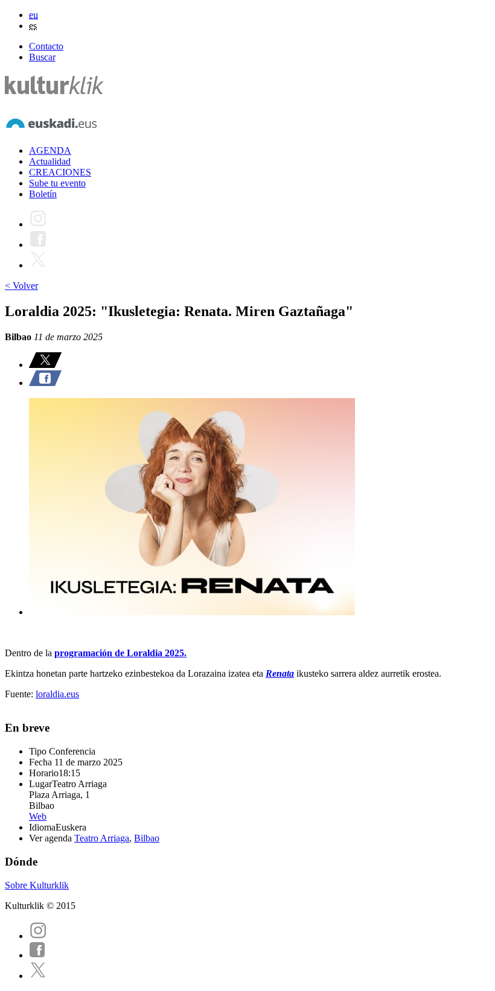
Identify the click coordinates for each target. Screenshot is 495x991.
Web (37, 816)
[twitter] (38, 975)
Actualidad (50, 161)
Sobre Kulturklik (37, 885)
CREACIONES (60, 172)
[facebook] (37, 955)
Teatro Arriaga (101, 838)
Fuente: (20, 694)
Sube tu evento (57, 183)
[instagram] (38, 936)
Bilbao (146, 838)
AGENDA (50, 150)
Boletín (43, 194)
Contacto (46, 46)
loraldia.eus (57, 694)
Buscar (42, 57)
